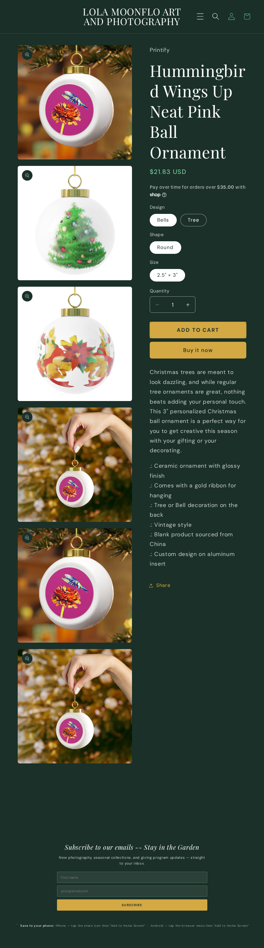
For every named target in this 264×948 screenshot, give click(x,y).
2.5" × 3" (167, 275)
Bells (163, 220)
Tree (193, 220)
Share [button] (163, 585)
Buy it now (198, 350)
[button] (200, 16)
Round (165, 247)
